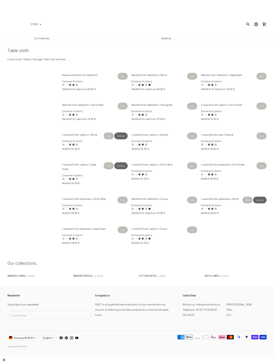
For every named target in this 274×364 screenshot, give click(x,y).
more (32, 275)
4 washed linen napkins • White (79, 134)
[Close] (4, 360)
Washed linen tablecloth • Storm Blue (82, 104)
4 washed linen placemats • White (220, 198)
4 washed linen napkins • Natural (149, 134)
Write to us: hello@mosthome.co (201, 304)
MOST (24, 346)
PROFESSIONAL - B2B (238, 304)
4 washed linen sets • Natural (217, 134)
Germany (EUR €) (23, 337)
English (47, 337)
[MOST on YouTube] (77, 338)
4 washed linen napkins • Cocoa (149, 228)
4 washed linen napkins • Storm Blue (151, 164)
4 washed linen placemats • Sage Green (84, 228)
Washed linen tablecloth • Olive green (152, 104)
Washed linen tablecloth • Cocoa (149, 198)
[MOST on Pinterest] (66, 338)
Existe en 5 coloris (211, 141)
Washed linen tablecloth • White (149, 74)
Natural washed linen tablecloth (80, 74)
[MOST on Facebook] (61, 338)
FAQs (229, 309)
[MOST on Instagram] (71, 338)
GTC (228, 314)
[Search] (248, 24)
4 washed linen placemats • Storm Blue (84, 198)
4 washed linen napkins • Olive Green (221, 104)
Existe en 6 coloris (72, 81)
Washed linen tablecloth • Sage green (221, 74)
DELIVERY (189, 314)
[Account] (256, 24)
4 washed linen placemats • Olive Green (223, 164)
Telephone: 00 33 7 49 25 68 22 (200, 309)
